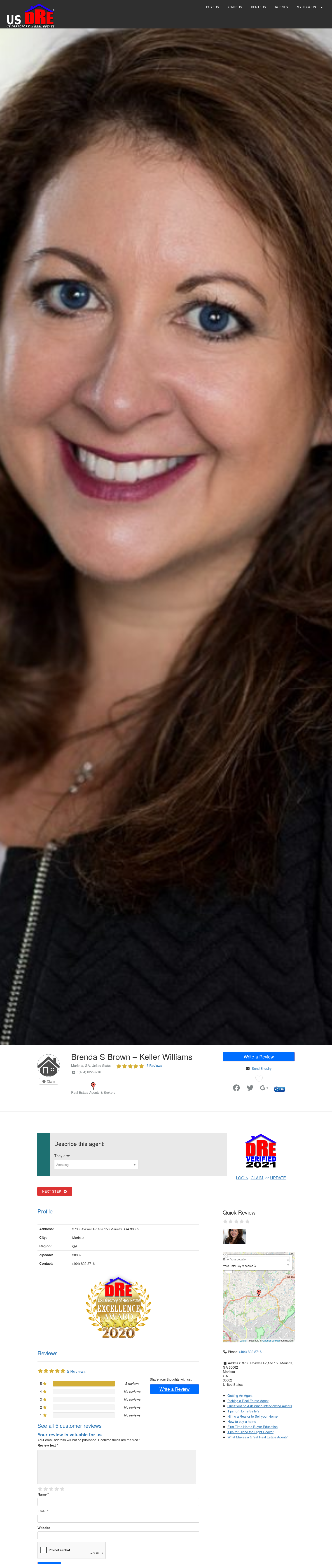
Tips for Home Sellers (243, 1411)
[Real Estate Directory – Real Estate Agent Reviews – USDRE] (30, 15)
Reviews (47, 1353)
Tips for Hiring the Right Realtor (250, 1431)
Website (43, 1527)
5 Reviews (154, 1065)
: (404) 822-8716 (88, 1072)
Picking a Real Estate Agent (248, 1400)
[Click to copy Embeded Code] (279, 1088)
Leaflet (243, 1340)
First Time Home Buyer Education (252, 1426)
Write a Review (259, 1056)
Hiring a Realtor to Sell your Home (252, 1416)
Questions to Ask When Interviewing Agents (259, 1405)
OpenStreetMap (271, 1340)
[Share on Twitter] (250, 1088)
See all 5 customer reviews (69, 1425)
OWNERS (235, 7)
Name (43, 1494)
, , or (261, 1177)
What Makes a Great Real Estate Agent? (257, 1437)
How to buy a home (241, 1421)
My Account (308, 7)
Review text (47, 1445)
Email (43, 1510)
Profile (45, 1211)
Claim (50, 1081)
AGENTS (281, 7)
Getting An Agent (240, 1395)
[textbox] (96, 1164)
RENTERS (258, 7)
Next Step (52, 1191)
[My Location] (255, 1266)
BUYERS (212, 7)
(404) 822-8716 (250, 1351)
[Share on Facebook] (236, 1088)
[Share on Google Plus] (264, 1088)
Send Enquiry (262, 1068)
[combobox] (96, 1164)
